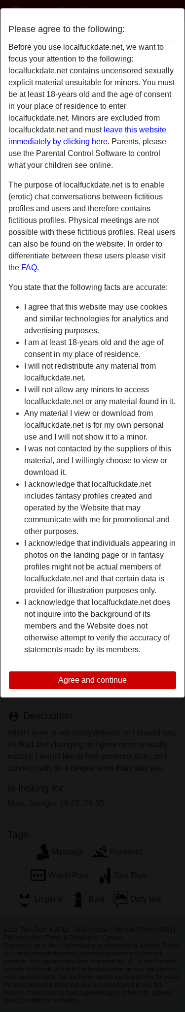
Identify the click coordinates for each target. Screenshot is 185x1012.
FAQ (29, 267)
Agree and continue (92, 680)
